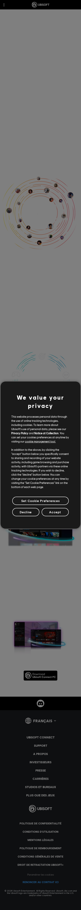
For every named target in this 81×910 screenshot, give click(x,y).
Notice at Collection (46, 433)
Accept (55, 512)
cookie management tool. (40, 441)
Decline (26, 512)
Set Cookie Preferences (40, 500)
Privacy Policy (19, 433)
